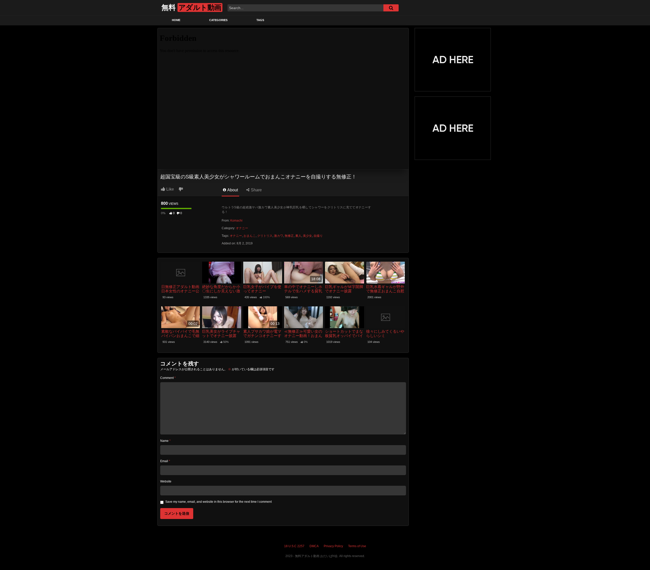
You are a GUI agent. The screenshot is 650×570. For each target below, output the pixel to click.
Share (256, 190)
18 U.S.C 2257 (294, 546)
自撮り (318, 236)
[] (391, 7)
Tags (260, 20)
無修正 (289, 236)
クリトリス (264, 236)
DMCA (314, 546)
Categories (218, 20)
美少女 (307, 236)
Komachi (236, 220)
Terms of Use (357, 546)
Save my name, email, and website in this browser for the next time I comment (218, 502)
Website (165, 481)
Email (165, 461)
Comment (168, 378)
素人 (298, 236)
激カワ (278, 236)
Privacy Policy (333, 546)
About (232, 190)
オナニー (242, 228)
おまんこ (249, 236)
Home (176, 20)
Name (165, 441)
